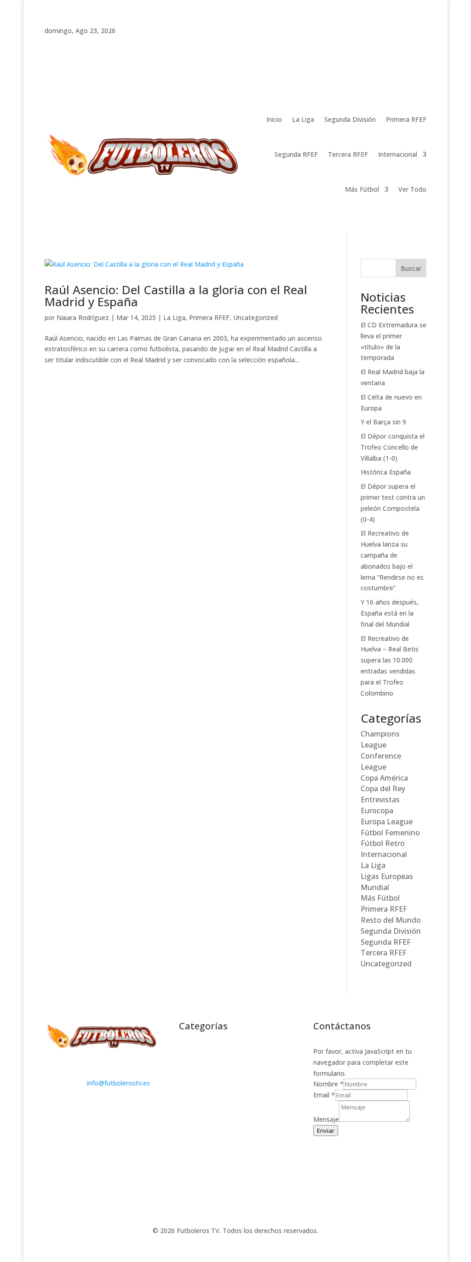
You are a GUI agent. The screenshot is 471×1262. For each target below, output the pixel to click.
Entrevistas (380, 799)
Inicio (274, 119)
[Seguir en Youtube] (125, 43)
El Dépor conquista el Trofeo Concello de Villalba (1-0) (393, 447)
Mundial (375, 887)
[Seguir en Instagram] (88, 43)
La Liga (303, 119)
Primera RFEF (406, 119)
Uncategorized (255, 317)
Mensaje (326, 1119)
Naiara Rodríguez (83, 317)
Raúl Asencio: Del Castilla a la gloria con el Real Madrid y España (176, 295)
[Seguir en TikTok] (70, 43)
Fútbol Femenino (390, 833)
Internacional (397, 154)
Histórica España (386, 472)
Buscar (411, 268)
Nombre (328, 1083)
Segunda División (350, 119)
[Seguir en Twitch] (52, 43)
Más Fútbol (362, 189)
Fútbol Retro (383, 843)
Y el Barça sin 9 (383, 421)
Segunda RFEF (296, 154)
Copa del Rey (383, 788)
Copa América (384, 778)
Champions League (380, 739)
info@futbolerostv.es (118, 1083)
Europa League (387, 822)
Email (324, 1095)
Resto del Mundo (391, 920)
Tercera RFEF (348, 154)
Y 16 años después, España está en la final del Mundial (390, 613)
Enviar (325, 1130)
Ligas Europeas (387, 876)
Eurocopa (377, 810)
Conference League (381, 761)
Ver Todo (412, 189)
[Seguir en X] (107, 43)
